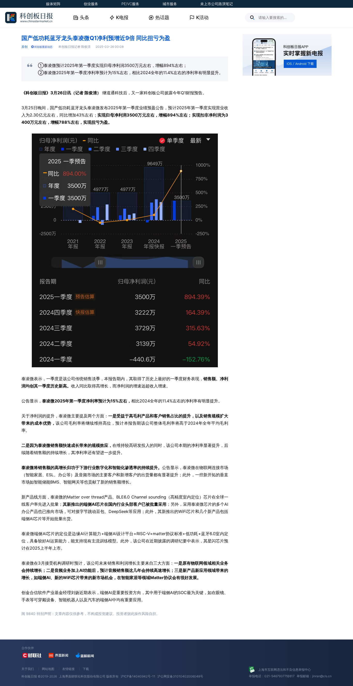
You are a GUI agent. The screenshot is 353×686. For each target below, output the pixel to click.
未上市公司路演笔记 (216, 4)
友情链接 (68, 669)
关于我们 (27, 669)
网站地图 (48, 669)
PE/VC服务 (130, 4)
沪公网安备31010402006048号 (180, 676)
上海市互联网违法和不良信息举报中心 (284, 670)
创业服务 (91, 4)
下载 (86, 669)
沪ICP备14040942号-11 (138, 676)
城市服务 (170, 4)
